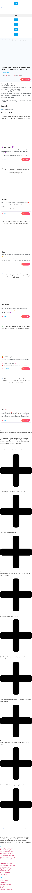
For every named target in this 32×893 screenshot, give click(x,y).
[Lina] (16, 245)
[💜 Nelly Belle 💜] (16, 140)
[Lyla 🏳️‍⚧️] (16, 402)
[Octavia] (16, 192)
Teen (11, 109)
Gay (3, 109)
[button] (16, 15)
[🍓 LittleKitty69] (16, 350)
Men (4, 75)
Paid (16, 75)
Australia (10, 75)
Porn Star (7, 109)
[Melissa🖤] (16, 297)
